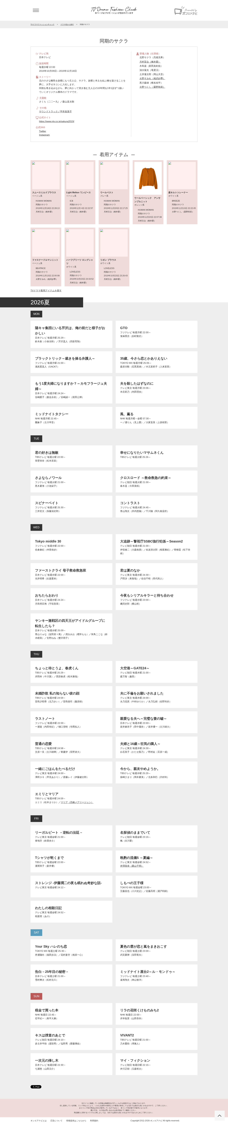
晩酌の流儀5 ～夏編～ (136, 858)
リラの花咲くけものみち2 (139, 1010)
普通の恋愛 (43, 744)
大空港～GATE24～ (135, 668)
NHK (37, 418)
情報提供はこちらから (76, 1120)
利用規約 (94, 1120)
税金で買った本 (46, 1010)
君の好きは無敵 (46, 452)
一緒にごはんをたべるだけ (55, 769)
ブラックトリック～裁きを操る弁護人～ (65, 358)
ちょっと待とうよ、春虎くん (56, 668)
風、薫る (127, 414)
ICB (71, 201)
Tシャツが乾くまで (49, 858)
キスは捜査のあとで (50, 1035)
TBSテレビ (41, 457)
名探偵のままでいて (135, 832)
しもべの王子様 (132, 883)
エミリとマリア (46, 794)
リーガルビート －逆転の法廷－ (59, 832)
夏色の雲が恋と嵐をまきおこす (143, 946)
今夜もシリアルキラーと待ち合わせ (147, 595)
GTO (124, 328)
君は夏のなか (130, 570)
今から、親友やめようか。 (140, 769)
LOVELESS (75, 272)
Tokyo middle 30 (48, 541)
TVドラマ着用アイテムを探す (46, 290)
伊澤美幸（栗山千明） (132, 866)
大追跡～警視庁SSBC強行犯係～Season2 (151, 541)
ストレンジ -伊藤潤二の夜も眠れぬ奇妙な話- (68, 883)
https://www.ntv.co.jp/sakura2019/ (56, 121)
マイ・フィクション (135, 1060)
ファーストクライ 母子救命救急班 (60, 570)
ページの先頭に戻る (220, 1116)
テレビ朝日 (126, 482)
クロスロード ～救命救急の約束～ (145, 478)
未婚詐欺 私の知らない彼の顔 (57, 693)
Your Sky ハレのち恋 (51, 946)
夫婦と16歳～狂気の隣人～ (140, 744)
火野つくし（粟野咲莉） (152, 87)
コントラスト (130, 503)
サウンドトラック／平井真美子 (55, 111)
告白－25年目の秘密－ (52, 971)
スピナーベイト (46, 503)
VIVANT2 (127, 1035)
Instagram (44, 134)
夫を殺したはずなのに (137, 383)
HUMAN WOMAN (44, 201)
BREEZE (176, 201)
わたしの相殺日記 (48, 908)
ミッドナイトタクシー (51, 414)
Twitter (42, 131)
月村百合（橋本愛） (150, 61)
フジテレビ (126, 332)
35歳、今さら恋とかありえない (143, 358)
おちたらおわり (46, 595)
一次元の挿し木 (46, 1060)
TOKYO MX (126, 363)
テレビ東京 (126, 388)
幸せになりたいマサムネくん (142, 452)
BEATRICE (41, 268)
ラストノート (45, 718)
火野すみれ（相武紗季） (152, 78)
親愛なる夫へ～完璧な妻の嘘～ (143, 718)
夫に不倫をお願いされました (142, 693)
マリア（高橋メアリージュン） (77, 802)
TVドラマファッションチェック (42, 24)
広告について (56, 1120)
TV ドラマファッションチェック (114, 10)
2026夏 (40, 302)
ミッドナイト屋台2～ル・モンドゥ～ (147, 971)
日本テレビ (41, 337)
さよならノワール (48, 478)
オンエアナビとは (39, 1120)
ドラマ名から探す (67, 24)
